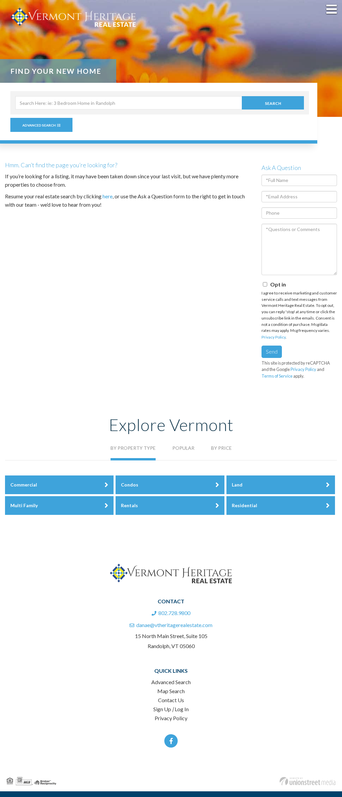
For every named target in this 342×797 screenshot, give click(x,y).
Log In (182, 709)
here (108, 196)
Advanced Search (39, 125)
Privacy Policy (274, 337)
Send (272, 351)
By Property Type (133, 448)
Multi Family (24, 505)
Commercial (23, 484)
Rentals (129, 505)
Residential (244, 505)
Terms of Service (277, 376)
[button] (273, 103)
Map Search (171, 691)
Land (237, 484)
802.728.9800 (174, 613)
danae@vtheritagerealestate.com (174, 625)
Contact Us (171, 700)
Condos (129, 484)
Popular (183, 448)
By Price (221, 448)
